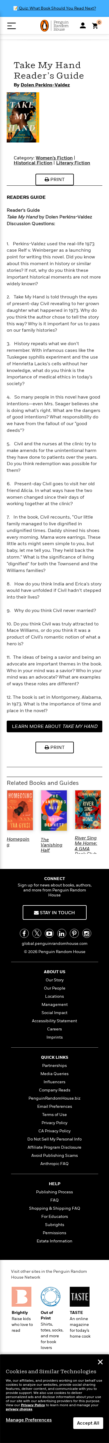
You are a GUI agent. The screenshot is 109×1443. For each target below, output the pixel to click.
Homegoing (18, 842)
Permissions (54, 1233)
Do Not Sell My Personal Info (54, 1139)
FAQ (54, 1200)
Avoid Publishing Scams (54, 1155)
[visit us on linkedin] (61, 933)
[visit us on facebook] (24, 933)
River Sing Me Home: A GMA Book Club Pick (86, 849)
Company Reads (54, 1090)
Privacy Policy (54, 1123)
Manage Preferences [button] (29, 1420)
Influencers (54, 1082)
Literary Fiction (73, 163)
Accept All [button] (88, 1423)
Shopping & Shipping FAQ (54, 1208)
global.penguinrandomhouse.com (54, 943)
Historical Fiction (33, 163)
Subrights (54, 1225)
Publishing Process (54, 1192)
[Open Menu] (11, 25)
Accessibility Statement (54, 1021)
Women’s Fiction (54, 158)
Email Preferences (54, 1106)
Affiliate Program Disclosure (54, 1147)
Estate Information (54, 1241)
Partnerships (54, 1065)
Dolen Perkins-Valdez (45, 85)
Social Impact (54, 1013)
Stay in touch (57, 913)
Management (55, 1004)
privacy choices (19, 1409)
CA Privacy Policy (54, 1131)
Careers (54, 1029)
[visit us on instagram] (86, 933)
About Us (54, 972)
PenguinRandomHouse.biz (54, 1098)
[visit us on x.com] (36, 933)
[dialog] (54, 1399)
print (57, 179)
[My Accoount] (82, 25)
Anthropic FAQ (54, 1163)
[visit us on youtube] (49, 933)
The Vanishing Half (51, 845)
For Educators (54, 1216)
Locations (54, 996)
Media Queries (54, 1074)
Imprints (55, 1037)
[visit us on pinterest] (74, 933)
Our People (54, 988)
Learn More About (54, 726)
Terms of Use (54, 1114)
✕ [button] (100, 1363)
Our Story (55, 980)
